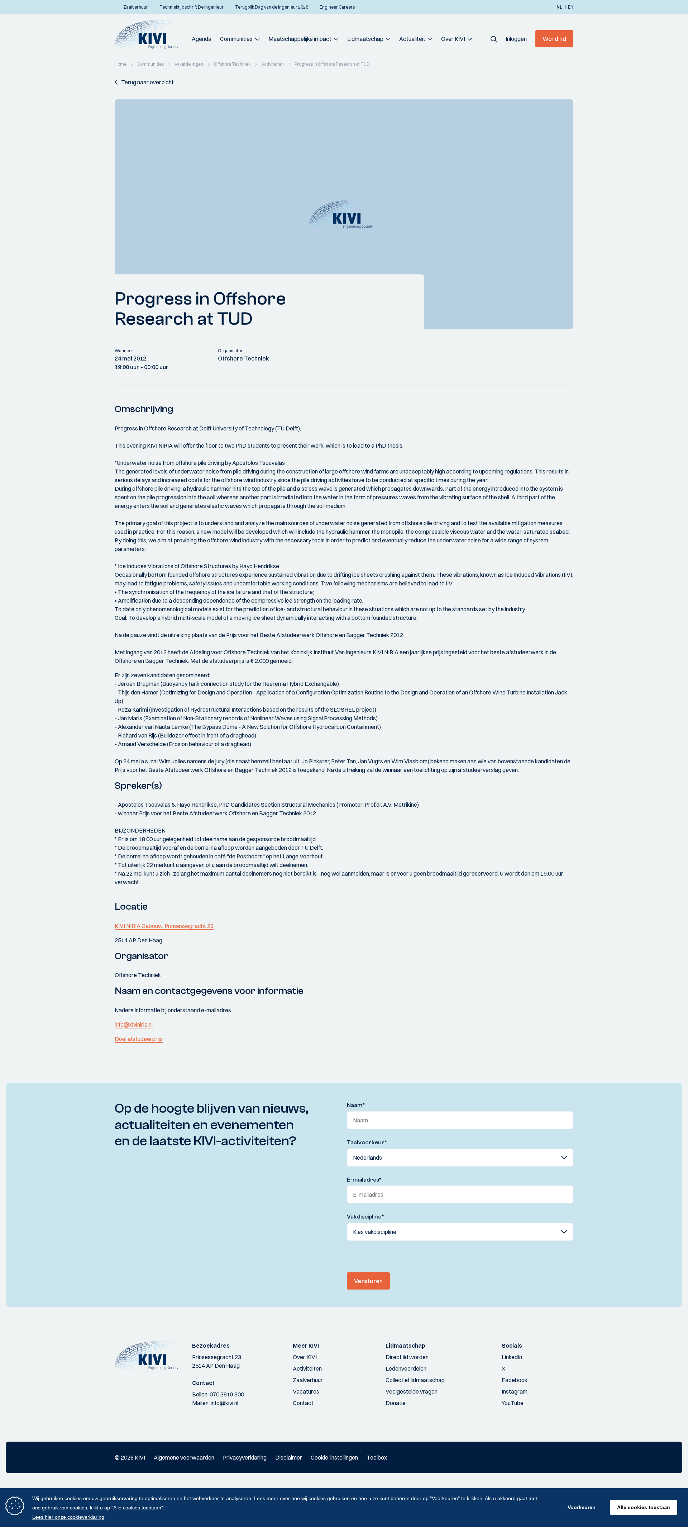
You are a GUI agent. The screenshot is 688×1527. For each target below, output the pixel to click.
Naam (356, 1105)
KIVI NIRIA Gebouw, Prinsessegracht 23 (164, 925)
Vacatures (306, 1391)
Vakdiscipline (365, 1216)
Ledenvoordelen (406, 1368)
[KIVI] (150, 34)
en (570, 7)
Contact (303, 1402)
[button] (494, 39)
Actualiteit (412, 38)
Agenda (201, 38)
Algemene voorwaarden (184, 1457)
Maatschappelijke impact (299, 38)
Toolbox (377, 1457)
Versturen (368, 1281)
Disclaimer (288, 1457)
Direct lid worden (407, 1357)
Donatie (396, 1402)
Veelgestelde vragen (412, 1391)
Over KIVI (453, 38)
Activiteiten (307, 1368)
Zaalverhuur (308, 1380)
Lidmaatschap (365, 38)
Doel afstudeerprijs (139, 1038)
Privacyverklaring (245, 1457)
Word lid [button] (554, 38)
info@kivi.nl (224, 1402)
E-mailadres (364, 1180)
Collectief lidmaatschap (415, 1380)
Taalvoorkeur (367, 1142)
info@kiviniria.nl (134, 1024)
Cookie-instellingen (334, 1457)
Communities (236, 38)
